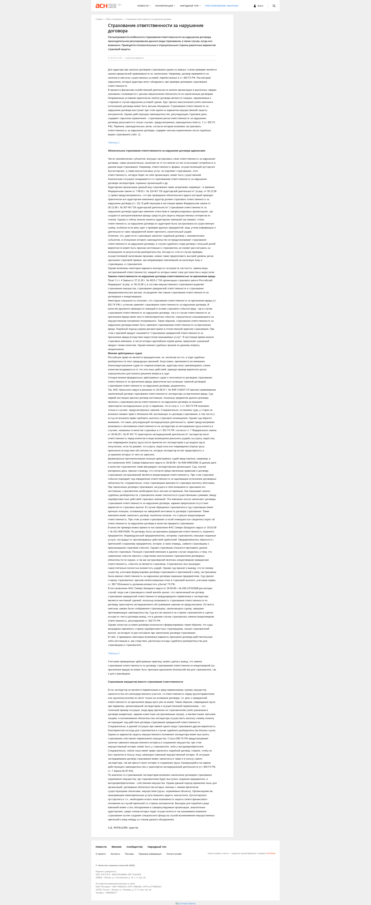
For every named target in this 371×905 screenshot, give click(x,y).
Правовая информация (150, 854)
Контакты (115, 854)
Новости (143, 5)
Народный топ (157, 846)
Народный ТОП (189, 5)
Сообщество (135, 846)
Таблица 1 (114, 142)
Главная (99, 19)
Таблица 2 (114, 653)
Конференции (164, 5)
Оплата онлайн (174, 854)
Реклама (129, 854)
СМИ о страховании (114, 19)
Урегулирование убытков (221, 6)
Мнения (117, 846)
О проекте (101, 854)
